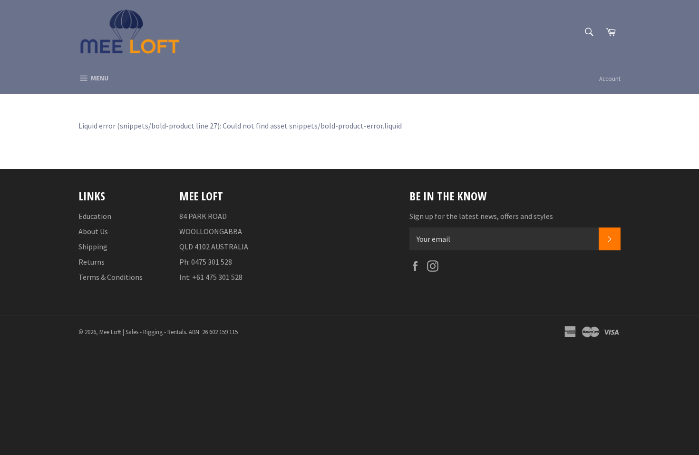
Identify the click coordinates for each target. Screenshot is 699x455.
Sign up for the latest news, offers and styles (481, 216)
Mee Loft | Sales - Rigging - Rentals (142, 332)
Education (94, 216)
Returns (91, 262)
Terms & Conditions (110, 277)
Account (610, 79)
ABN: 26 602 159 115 (213, 332)
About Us (93, 231)
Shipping (92, 246)
